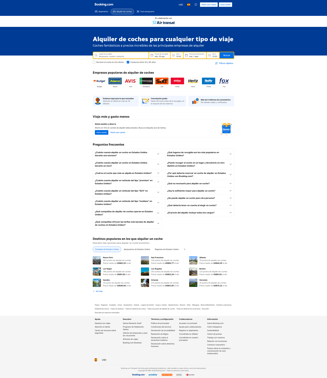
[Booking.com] (104, 4)
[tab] (107, 249)
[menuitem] (101, 11)
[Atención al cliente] (196, 5)
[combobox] (123, 56)
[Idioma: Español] (189, 5)
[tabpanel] (163, 275)
